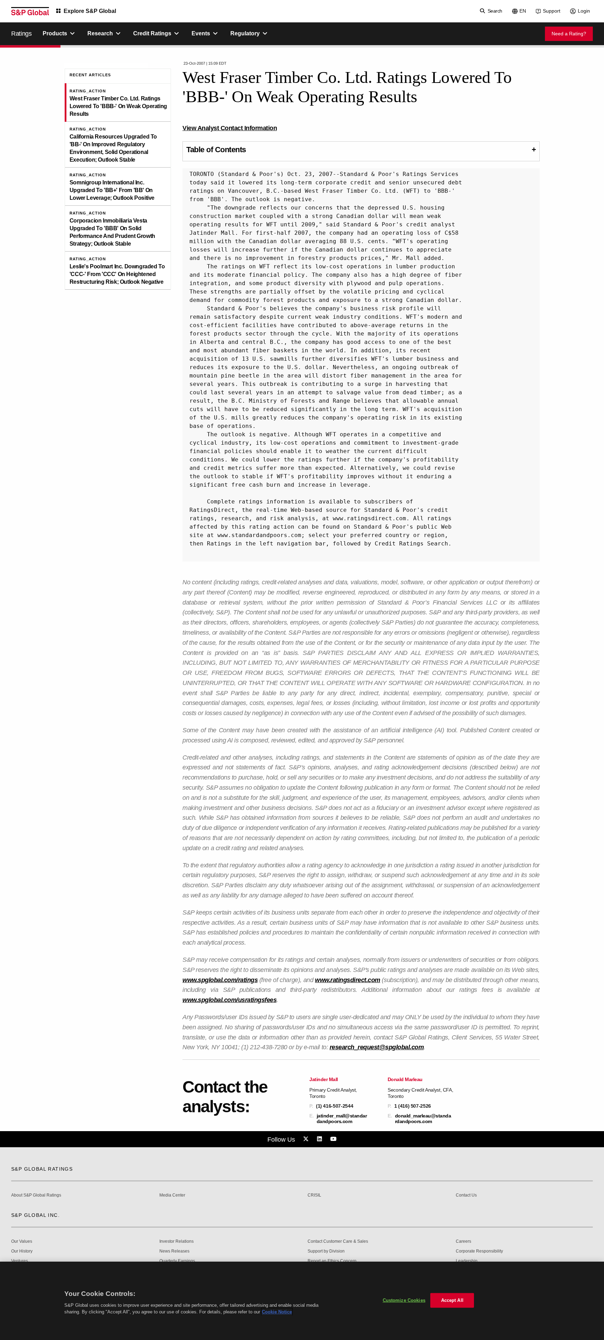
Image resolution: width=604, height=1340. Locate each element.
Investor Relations (176, 1241)
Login (584, 11)
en (522, 11)
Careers (463, 1241)
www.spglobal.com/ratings (220, 979)
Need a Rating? (569, 33)
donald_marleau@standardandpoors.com (423, 1118)
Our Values (21, 1241)
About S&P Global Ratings (36, 1195)
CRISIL (314, 1195)
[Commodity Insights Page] (306, 1139)
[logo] (30, 11)
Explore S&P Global (90, 11)
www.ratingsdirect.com (347, 979)
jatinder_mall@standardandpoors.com (342, 1118)
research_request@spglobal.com (377, 1047)
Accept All (452, 1300)
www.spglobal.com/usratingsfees (229, 999)
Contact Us (466, 1195)
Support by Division (326, 1251)
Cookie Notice (277, 1311)
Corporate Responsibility (479, 1251)
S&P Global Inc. (35, 1215)
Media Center (172, 1195)
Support (551, 11)
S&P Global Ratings (42, 1169)
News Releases (174, 1251)
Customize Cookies (404, 1300)
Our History (22, 1251)
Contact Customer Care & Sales (338, 1241)
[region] (302, 1301)
